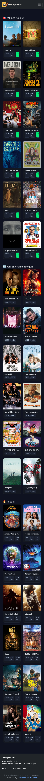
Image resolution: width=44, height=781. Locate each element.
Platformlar (22, 768)
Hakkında (5, 768)
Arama (13, 768)
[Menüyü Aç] (39, 4)
